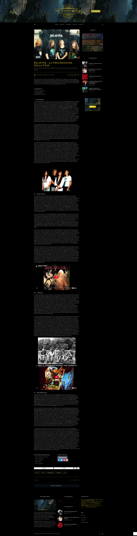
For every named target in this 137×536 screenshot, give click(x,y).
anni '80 (85, 501)
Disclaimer (83, 515)
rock (101, 505)
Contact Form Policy (84, 522)
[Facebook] (39, 11)
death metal (83, 502)
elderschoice (94, 502)
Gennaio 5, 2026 (66, 513)
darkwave (102, 501)
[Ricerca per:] (68, 501)
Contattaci (92, 106)
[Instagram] (41, 11)
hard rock (97, 504)
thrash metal (58, 472)
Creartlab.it (58, 533)
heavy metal (84, 505)
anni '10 (36, 472)
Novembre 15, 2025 (67, 520)
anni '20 (99, 499)
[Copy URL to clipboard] (78, 75)
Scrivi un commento (56, 485)
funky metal (90, 504)
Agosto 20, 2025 (91, 77)
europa (83, 504)
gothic (93, 504)
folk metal (87, 504)
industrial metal (91, 505)
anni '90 (42, 472)
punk (100, 505)
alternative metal (84, 499)
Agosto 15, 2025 (91, 85)
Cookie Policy (83, 520)
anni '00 (89, 500)
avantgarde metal (50, 472)
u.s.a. (65, 472)
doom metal (88, 502)
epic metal (99, 502)
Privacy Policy (83, 517)
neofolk (94, 505)
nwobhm (97, 505)
